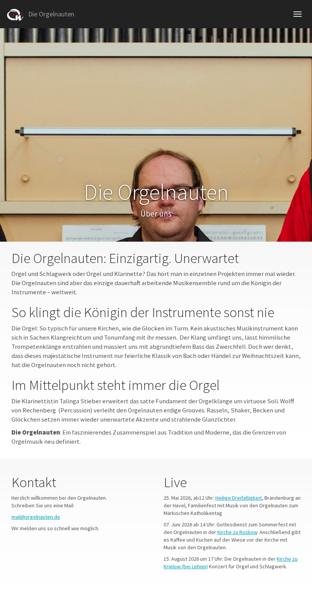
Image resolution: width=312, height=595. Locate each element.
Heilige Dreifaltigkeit (238, 497)
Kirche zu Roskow (237, 532)
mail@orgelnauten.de (35, 516)
